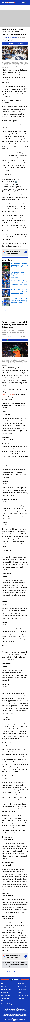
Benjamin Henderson (10, 37)
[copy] (12, 40)
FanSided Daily (6, 989)
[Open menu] (3, 2)
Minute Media (11, 1008)
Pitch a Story (22, 989)
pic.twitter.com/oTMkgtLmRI (11, 187)
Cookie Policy (5, 995)
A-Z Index (21, 998)
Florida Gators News (12, 310)
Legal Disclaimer (23, 995)
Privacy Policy (5, 992)
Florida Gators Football (12, 971)
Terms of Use (22, 992)
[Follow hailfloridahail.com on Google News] (25, 252)
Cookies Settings (6, 1004)
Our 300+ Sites (22, 986)
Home (3, 310)
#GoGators (10, 182)
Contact (4, 986)
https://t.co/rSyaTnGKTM (10, 184)
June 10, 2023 (14, 191)
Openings (21, 983)
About (3, 983)
